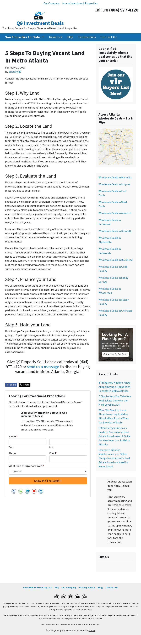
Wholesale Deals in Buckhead (116, 260)
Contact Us (109, 37)
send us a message (43, 367)
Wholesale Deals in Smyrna (114, 184)
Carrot (92, 630)
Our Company (51, 3)
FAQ (70, 37)
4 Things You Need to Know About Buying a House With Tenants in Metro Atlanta (114, 387)
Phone (13, 453)
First (11, 447)
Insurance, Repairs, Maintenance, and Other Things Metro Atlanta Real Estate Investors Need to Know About (114, 458)
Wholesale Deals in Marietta (115, 177)
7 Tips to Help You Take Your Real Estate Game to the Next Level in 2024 (115, 401)
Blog (100, 587)
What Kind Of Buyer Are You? (26, 466)
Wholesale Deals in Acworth (115, 213)
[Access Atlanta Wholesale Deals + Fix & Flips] (116, 146)
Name (13, 436)
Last (51, 447)
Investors (55, 37)
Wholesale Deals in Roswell (115, 231)
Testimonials (87, 37)
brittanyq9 (15, 72)
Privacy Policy (87, 587)
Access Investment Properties (80, 3)
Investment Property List (37, 587)
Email (53, 453)
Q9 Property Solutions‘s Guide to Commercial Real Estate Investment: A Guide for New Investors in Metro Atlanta (115, 436)
